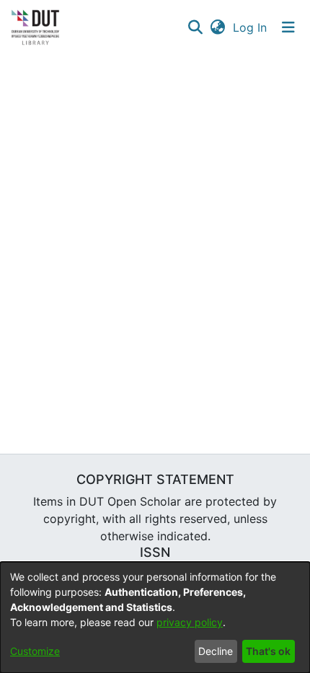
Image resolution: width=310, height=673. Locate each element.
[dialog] (155, 617)
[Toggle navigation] (288, 27)
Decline (215, 651)
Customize (35, 651)
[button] (195, 27)
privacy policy (189, 622)
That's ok (268, 651)
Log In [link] (250, 27)
